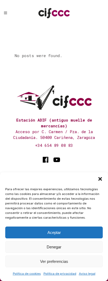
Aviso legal (87, 273)
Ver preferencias (54, 261)
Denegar (54, 247)
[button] (100, 179)
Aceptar (54, 232)
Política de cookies (27, 273)
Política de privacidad (60, 273)
